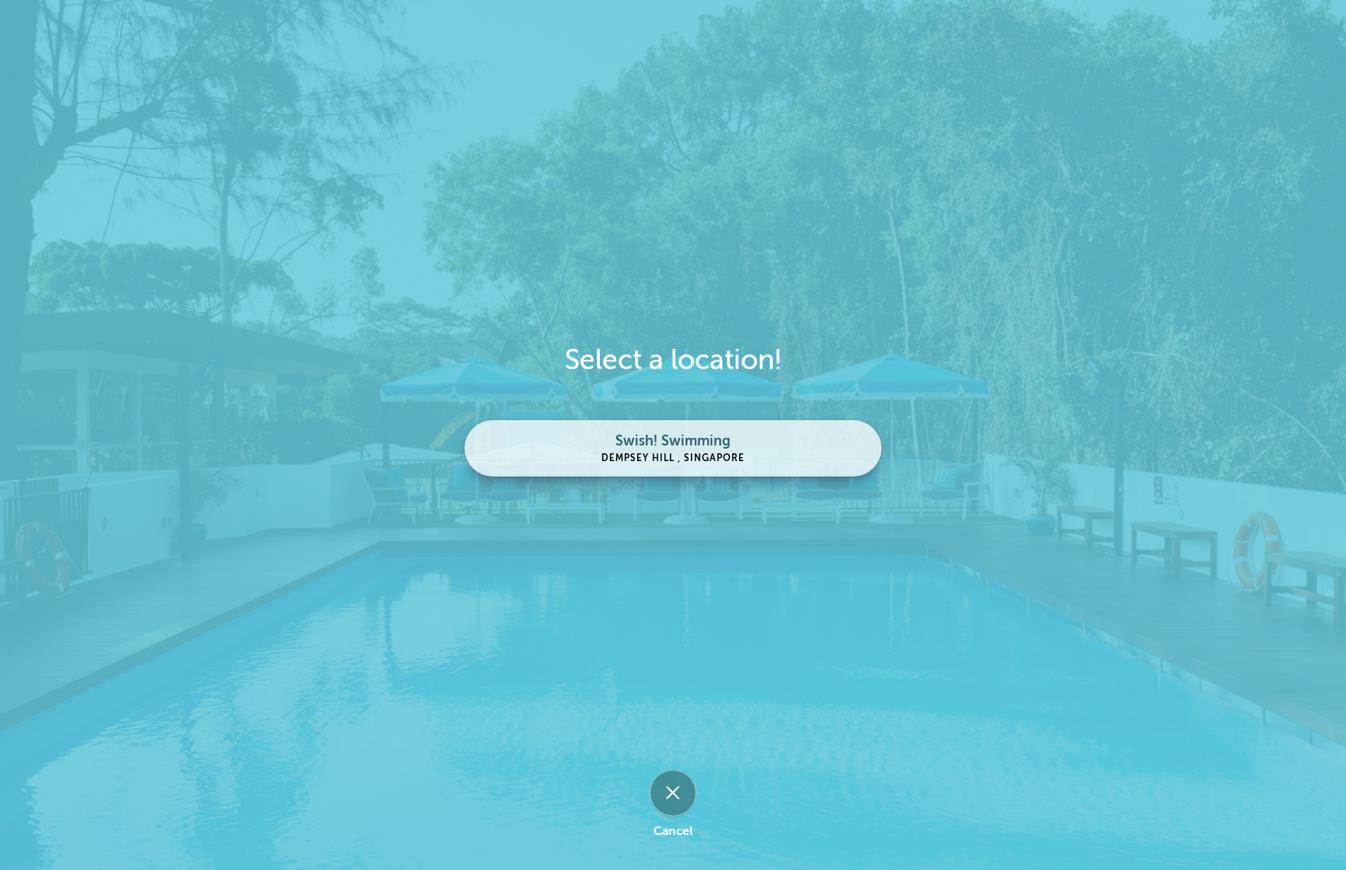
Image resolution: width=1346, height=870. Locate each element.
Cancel (673, 831)
